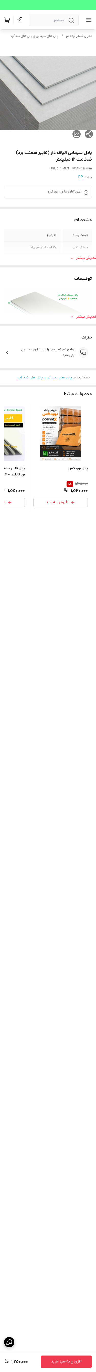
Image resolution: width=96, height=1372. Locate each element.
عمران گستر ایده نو (79, 36)
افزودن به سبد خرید (66, 1361)
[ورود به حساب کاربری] (21, 19)
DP (80, 177)
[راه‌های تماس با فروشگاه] (9, 1342)
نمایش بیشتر (86, 258)
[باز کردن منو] (88, 20)
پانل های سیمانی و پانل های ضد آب (35, 36)
